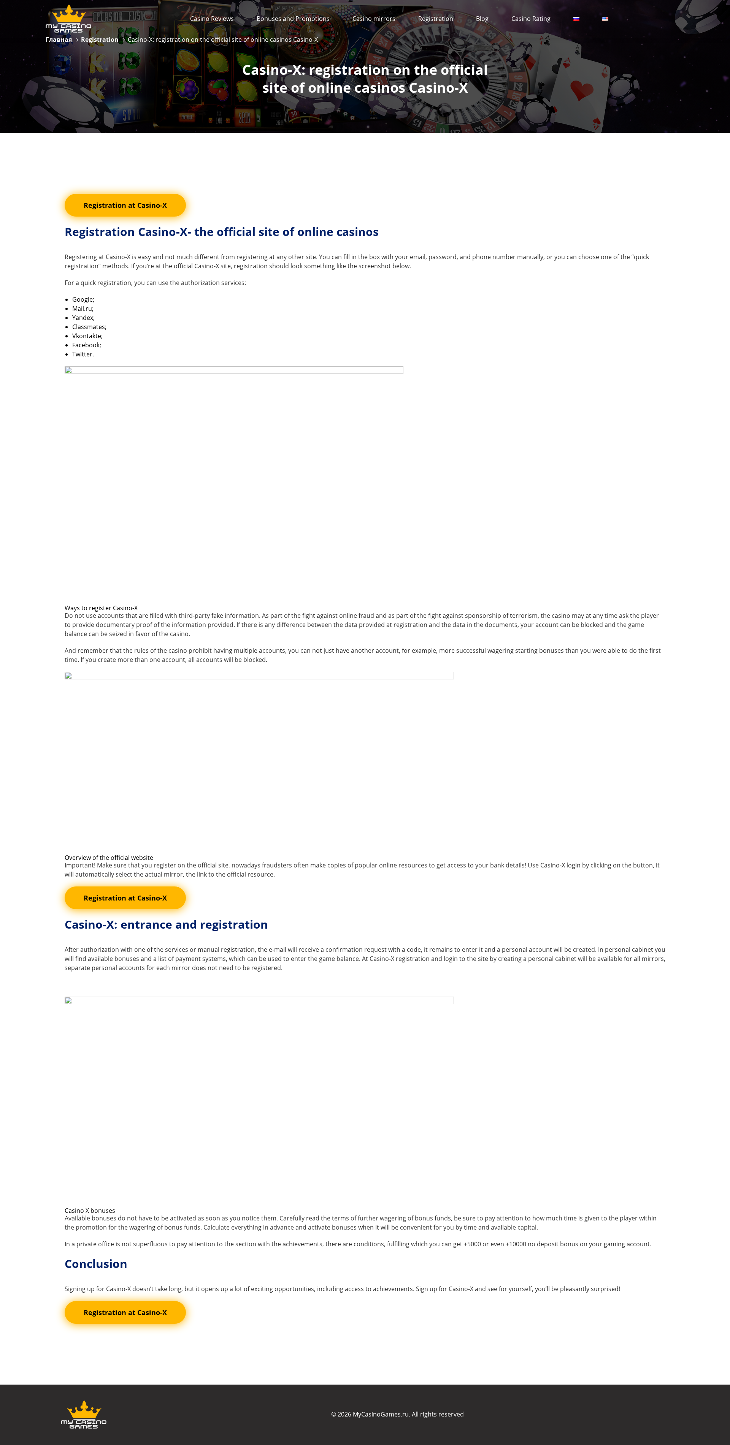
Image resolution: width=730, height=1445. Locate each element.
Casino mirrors (373, 18)
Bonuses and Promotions (293, 18)
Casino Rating (531, 18)
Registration (435, 18)
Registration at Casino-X (125, 205)
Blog (482, 18)
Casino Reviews (212, 18)
